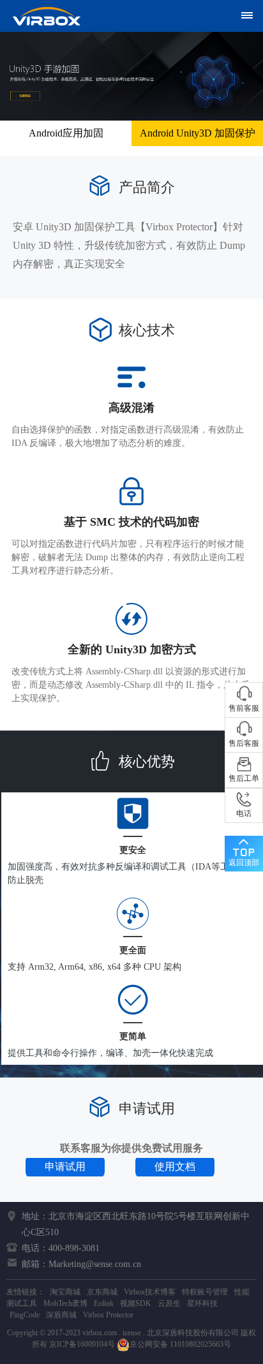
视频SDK (135, 1303)
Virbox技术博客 (150, 1291)
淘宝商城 (65, 1291)
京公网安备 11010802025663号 (180, 1344)
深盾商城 (61, 1314)
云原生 (169, 1303)
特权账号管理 (205, 1291)
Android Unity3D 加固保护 (197, 133)
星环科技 (202, 1303)
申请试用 (65, 1166)
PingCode (25, 1314)
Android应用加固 (66, 133)
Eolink (104, 1303)
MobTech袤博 (65, 1303)
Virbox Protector (108, 1314)
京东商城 (102, 1291)
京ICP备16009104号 (82, 1344)
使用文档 (174, 1166)
